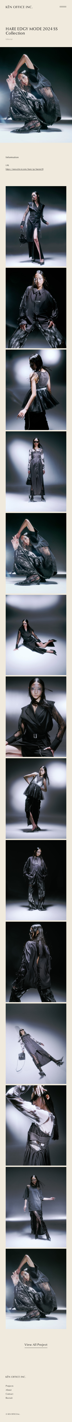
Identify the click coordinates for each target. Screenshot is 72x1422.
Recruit (9, 1398)
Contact (9, 1394)
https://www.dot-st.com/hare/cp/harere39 (24, 169)
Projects (9, 1386)
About (9, 1390)
